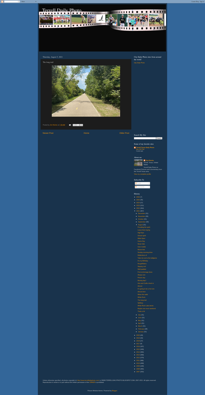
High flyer (141, 233)
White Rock (141, 297)
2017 (138, 343)
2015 (138, 349)
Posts (139, 183)
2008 (138, 369)
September (142, 222)
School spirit (142, 235)
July (139, 315)
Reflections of (142, 255)
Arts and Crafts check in (146, 283)
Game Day (141, 241)
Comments (140, 187)
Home (86, 133)
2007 (138, 371)
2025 (138, 200)
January (141, 332)
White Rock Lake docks (145, 305)
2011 (138, 360)
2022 (138, 208)
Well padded (142, 269)
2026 (138, 197)
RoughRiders (142, 263)
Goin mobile (142, 247)
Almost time (142, 292)
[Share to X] (78, 125)
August (140, 225)
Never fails (141, 244)
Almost (140, 286)
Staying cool (142, 266)
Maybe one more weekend (147, 308)
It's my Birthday (143, 261)
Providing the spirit (144, 227)
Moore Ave (141, 249)
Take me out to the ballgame (147, 258)
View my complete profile (142, 174)
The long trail (142, 300)
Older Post (124, 133)
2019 (138, 338)
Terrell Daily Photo (61, 10)
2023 (138, 205)
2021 (138, 211)
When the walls (143, 294)
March (140, 326)
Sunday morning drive (145, 252)
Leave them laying (144, 230)
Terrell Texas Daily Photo (145, 147)
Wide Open (141, 238)
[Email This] (74, 125)
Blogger (114, 390)
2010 (138, 363)
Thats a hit (141, 311)
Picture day (141, 277)
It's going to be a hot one (146, 289)
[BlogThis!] (76, 125)
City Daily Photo (139, 63)
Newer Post (48, 133)
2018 (138, 341)
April (139, 323)
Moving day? (142, 280)
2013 (138, 355)
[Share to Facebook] (80, 125)
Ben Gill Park (140, 149)
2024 (138, 202)
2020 (138, 335)
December (142, 213)
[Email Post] (69, 125)
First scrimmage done (145, 272)
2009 (138, 366)
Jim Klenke (150, 160)
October (141, 219)
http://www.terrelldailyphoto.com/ (88, 380)
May (139, 320)
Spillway (140, 303)
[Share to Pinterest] (82, 125)
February (141, 329)
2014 (138, 352)
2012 (138, 357)
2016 (138, 346)
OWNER (92, 382)
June (140, 317)
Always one (141, 275)
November (142, 216)
